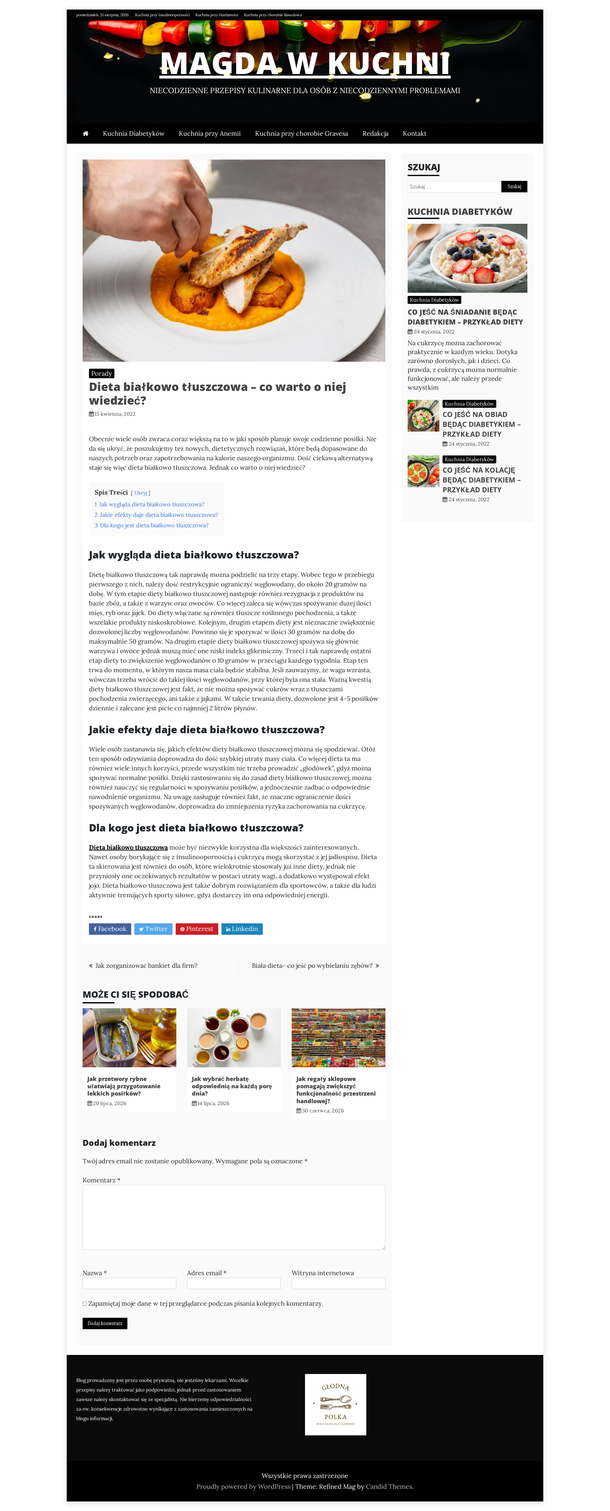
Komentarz (101, 1180)
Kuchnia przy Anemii (210, 133)
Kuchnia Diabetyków (134, 133)
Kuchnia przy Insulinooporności (162, 14)
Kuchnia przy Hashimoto (216, 14)
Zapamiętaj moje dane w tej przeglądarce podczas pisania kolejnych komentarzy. (205, 1303)
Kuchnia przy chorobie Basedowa (273, 14)
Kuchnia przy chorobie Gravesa (301, 133)
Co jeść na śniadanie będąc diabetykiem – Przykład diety (465, 316)
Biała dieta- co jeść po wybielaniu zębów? (312, 965)
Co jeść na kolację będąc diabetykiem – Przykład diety (482, 479)
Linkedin (244, 929)
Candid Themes (389, 1486)
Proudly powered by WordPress (244, 1486)
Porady (101, 373)
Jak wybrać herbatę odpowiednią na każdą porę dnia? (232, 1086)
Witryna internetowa (323, 1273)
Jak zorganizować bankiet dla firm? (146, 965)
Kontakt (415, 133)
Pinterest (199, 929)
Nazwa (95, 1273)
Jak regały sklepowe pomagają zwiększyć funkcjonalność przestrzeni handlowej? (336, 1090)
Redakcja (376, 133)
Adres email (207, 1273)
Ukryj (140, 492)
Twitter (156, 929)
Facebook (111, 929)
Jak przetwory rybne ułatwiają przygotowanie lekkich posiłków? (123, 1086)
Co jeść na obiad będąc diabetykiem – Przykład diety (482, 424)
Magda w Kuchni (305, 62)
